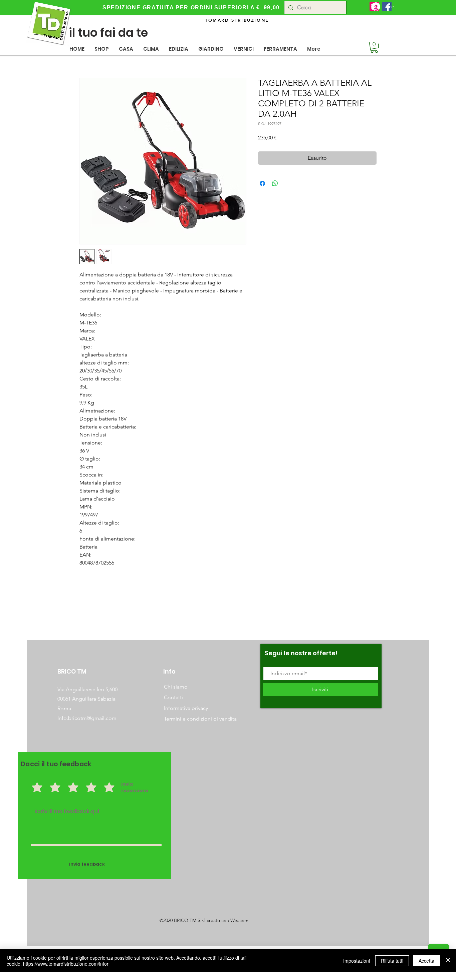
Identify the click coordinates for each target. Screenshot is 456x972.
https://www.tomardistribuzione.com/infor (65, 963)
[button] (126, 49)
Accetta (426, 960)
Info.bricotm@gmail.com (87, 718)
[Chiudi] (448, 961)
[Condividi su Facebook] (262, 183)
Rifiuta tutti (392, 960)
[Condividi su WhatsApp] (275, 183)
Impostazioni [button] (356, 960)
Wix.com (239, 920)
